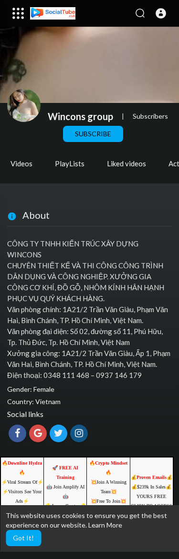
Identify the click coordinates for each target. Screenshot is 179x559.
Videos (21, 163)
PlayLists (69, 163)
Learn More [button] (105, 525)
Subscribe (93, 134)
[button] (160, 13)
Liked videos (126, 163)
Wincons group (80, 116)
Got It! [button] (23, 538)
